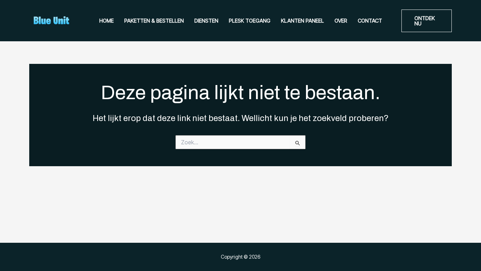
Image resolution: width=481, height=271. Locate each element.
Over (341, 20)
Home (106, 20)
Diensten (206, 20)
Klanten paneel (302, 20)
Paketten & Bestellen (154, 20)
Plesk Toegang (249, 20)
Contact (370, 20)
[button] (426, 21)
